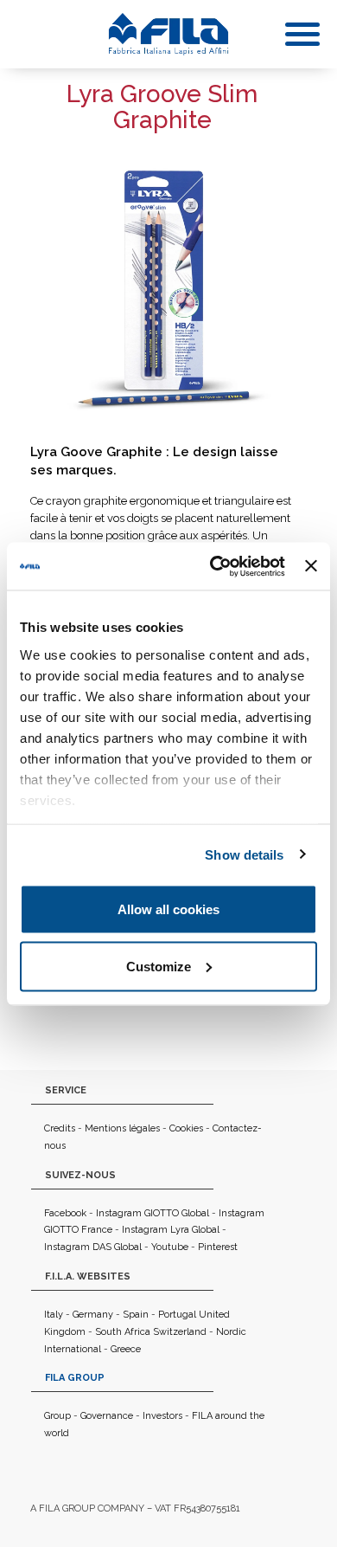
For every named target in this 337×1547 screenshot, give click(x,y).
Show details (244, 854)
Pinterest (218, 1247)
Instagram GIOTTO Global (152, 1213)
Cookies (186, 1128)
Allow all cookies (168, 909)
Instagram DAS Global (93, 1247)
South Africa (122, 1332)
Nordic (231, 1332)
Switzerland (180, 1332)
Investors (162, 1415)
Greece (126, 1349)
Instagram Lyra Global (170, 1229)
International (72, 1349)
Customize (158, 965)
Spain (136, 1314)
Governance (106, 1415)
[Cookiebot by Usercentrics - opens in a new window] (214, 566)
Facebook (65, 1213)
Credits (59, 1128)
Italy (53, 1314)
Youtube (169, 1247)
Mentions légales (122, 1128)
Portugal (177, 1314)
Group (57, 1415)
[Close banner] (311, 566)
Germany (93, 1314)
